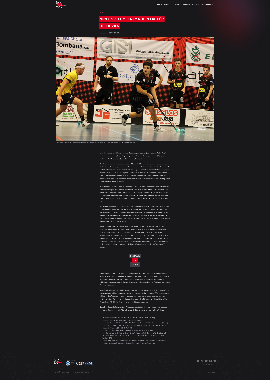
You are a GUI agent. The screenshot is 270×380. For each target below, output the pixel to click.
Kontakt (57, 372)
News (159, 4)
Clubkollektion (190, 4)
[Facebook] (198, 361)
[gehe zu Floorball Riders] (73, 363)
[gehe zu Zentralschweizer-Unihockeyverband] (80, 363)
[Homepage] (61, 4)
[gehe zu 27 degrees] (215, 365)
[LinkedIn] (214, 361)
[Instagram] (202, 361)
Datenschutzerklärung (80, 372)
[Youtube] (210, 361)
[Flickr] (206, 361)
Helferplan (206, 4)
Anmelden (212, 372)
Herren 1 (103, 13)
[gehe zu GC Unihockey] (68, 363)
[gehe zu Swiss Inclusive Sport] (89, 363)
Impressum (66, 372)
